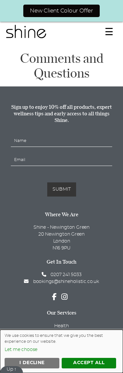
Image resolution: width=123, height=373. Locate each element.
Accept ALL (88, 363)
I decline (32, 363)
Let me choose (21, 349)
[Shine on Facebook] (56, 297)
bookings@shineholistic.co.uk (66, 281)
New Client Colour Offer (61, 10)
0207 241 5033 (65, 274)
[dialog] (61, 351)
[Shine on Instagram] (66, 297)
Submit (61, 189)
